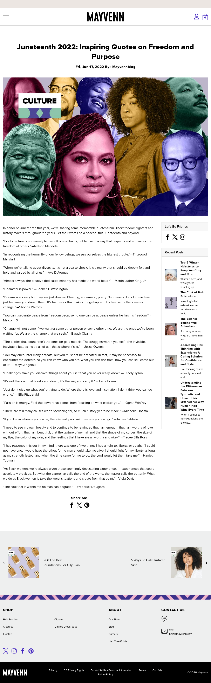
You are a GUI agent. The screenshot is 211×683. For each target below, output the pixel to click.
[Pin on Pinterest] (86, 505)
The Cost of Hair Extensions (192, 294)
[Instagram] (182, 236)
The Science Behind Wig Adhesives (189, 323)
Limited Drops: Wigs (65, 627)
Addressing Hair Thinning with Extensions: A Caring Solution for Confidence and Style (192, 355)
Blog (111, 627)
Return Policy (105, 674)
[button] (5, 17)
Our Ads (157, 670)
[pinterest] (31, 650)
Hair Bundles (10, 619)
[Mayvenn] (105, 16)
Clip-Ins (58, 619)
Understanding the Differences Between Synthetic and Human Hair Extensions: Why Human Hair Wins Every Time (192, 396)
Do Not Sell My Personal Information (111, 670)
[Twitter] (175, 236)
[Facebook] (167, 236)
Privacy (53, 670)
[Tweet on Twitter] (79, 505)
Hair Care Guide (118, 641)
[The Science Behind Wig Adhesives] (171, 329)
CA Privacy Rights (74, 670)
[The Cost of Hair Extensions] (171, 303)
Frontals (7, 634)
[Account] (196, 17)
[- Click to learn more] (105, 1)
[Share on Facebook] (71, 505)
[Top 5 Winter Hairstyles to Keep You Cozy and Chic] (171, 275)
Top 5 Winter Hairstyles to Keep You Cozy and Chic (191, 268)
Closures (8, 627)
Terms (142, 670)
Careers (113, 634)
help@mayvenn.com (180, 634)
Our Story (114, 619)
